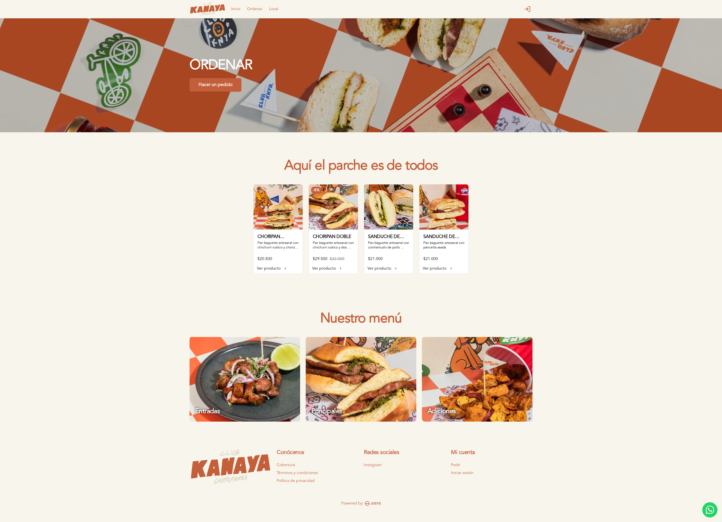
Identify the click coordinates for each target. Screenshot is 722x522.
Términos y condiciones (297, 473)
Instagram (373, 465)
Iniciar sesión (462, 473)
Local (273, 9)
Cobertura (286, 465)
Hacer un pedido (215, 85)
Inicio (235, 9)
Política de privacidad (296, 481)
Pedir (455, 465)
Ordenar (254, 9)
